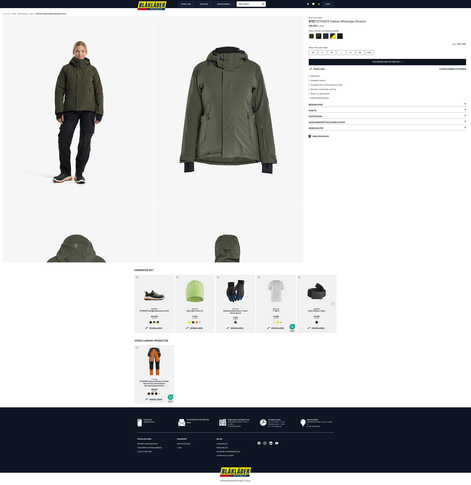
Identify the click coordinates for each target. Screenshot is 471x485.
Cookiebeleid (222, 444)
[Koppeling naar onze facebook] (259, 443)
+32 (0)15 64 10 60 (148, 422)
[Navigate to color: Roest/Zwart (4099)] (148, 393)
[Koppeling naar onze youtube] (276, 443)
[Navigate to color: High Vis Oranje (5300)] (196, 322)
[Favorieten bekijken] (313, 4)
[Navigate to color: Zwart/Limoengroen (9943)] (158, 322)
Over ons (204, 4)
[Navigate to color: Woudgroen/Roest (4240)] (150, 322)
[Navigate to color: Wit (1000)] (270, 322)
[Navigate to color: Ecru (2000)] (274, 322)
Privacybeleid (222, 448)
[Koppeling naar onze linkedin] (271, 443)
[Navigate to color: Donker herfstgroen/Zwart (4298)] (156, 393)
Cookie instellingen (225, 456)
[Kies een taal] (318, 4)
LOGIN (179, 448)
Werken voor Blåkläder (147, 444)
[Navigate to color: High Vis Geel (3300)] (189, 322)
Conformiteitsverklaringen (149, 448)
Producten (186, 4)
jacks (32, 14)
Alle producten (23, 14)
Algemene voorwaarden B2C (229, 452)
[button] (137, 277)
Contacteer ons (144, 452)
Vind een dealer (320, 136)
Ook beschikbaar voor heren (452, 69)
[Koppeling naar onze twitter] (265, 443)
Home (14, 14)
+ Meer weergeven (319, 98)
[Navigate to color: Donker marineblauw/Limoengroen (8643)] (154, 322)
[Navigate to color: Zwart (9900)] (316, 322)
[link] (154, 304)
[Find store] (308, 4)
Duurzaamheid (223, 4)
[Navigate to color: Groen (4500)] (193, 322)
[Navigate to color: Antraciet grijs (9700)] (235, 322)
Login (327, 4)
